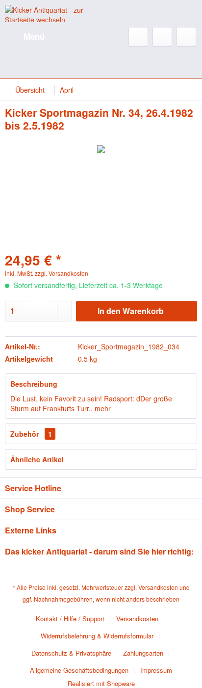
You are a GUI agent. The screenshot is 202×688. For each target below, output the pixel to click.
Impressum (156, 670)
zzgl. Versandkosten (61, 273)
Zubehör (31, 434)
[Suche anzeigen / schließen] (138, 37)
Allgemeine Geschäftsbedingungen (79, 670)
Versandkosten (158, 587)
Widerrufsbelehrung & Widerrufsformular (97, 635)
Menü (34, 36)
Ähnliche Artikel (37, 459)
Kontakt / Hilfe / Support (70, 618)
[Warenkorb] (186, 37)
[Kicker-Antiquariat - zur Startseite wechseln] (53, 13)
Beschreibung (33, 384)
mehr (102, 408)
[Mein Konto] (162, 37)
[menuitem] (25, 37)
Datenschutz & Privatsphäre (71, 653)
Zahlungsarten (143, 653)
